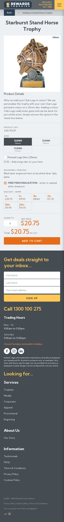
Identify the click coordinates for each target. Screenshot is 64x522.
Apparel (8, 407)
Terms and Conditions (38, 503)
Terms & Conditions (15, 468)
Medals (7, 395)
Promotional (10, 413)
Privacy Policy (11, 474)
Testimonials (11, 456)
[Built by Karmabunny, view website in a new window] (5, 514)
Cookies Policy (12, 479)
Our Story (9, 437)
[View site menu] (59, 5)
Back (9, 12)
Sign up (32, 298)
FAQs (7, 462)
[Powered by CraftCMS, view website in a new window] (9, 514)
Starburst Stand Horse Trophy (37, 12)
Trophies (9, 389)
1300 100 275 (27, 309)
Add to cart (32, 240)
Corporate (10, 401)
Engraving (9, 419)
